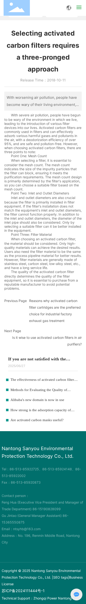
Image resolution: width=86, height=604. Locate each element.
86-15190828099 (46, 509)
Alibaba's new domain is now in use (37, 400)
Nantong (65, 598)
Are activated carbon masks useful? (37, 420)
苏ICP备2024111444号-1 (23, 590)
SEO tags (60, 577)
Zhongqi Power (45, 598)
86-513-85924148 (57, 469)
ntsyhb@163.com (27, 529)
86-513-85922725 (24, 469)
